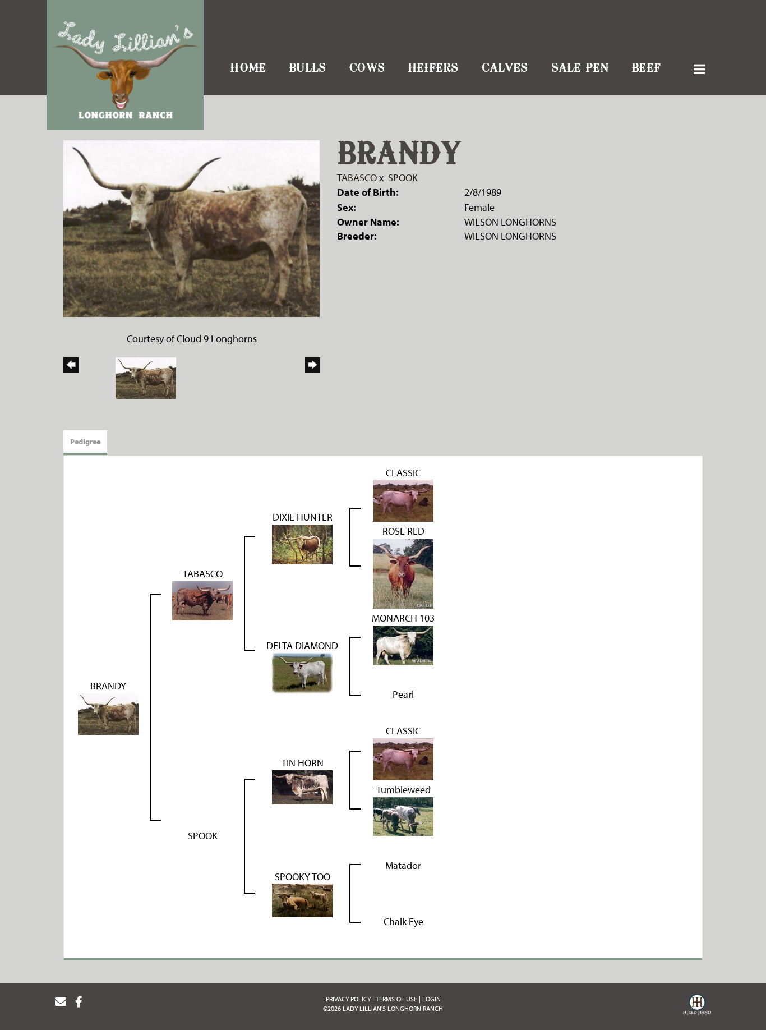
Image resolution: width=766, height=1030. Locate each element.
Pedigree (85, 441)
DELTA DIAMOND (302, 645)
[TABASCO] (202, 599)
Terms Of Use (396, 999)
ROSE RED (403, 531)
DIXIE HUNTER (303, 517)
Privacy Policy (348, 999)
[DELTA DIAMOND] (302, 672)
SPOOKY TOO (302, 876)
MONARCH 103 (403, 617)
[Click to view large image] (191, 227)
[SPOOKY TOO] (302, 899)
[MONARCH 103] (403, 644)
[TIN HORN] (302, 785)
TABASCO (357, 177)
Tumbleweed (403, 789)
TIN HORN (303, 762)
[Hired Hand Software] (697, 1006)
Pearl (403, 694)
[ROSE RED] (403, 572)
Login (431, 999)
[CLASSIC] (403, 499)
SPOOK (403, 177)
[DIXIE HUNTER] (302, 543)
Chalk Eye (403, 921)
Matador (403, 865)
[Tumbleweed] (403, 815)
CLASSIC (403, 472)
